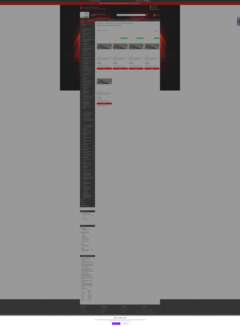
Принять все (116, 323)
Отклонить (125, 323)
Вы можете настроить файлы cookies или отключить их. (119, 320)
